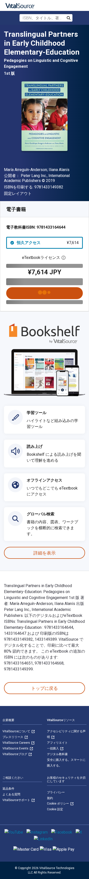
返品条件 (8, 788)
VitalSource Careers (16, 742)
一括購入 (53, 748)
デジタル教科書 (57, 754)
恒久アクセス (48, 242)
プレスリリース (13, 737)
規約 (50, 798)
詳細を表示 (44, 553)
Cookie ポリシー (58, 803)
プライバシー (56, 792)
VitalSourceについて (16, 731)
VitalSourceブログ (15, 754)
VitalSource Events (15, 748)
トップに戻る (44, 688)
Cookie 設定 (55, 809)
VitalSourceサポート (16, 800)
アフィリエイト (57, 742)
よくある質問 (11, 794)
